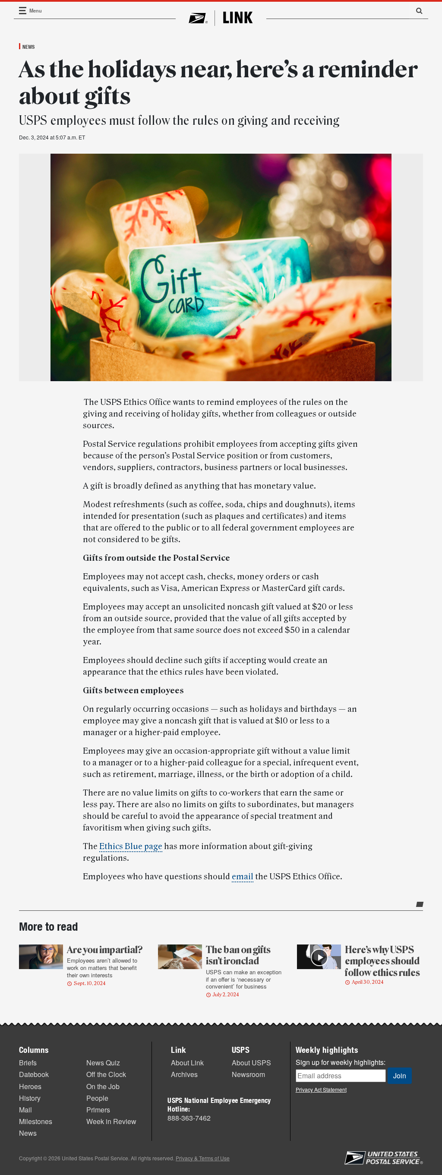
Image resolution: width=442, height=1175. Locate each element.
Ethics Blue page (130, 846)
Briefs (28, 1063)
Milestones (35, 1121)
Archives (184, 1074)
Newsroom (248, 1074)
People (97, 1098)
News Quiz (103, 1063)
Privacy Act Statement (321, 1089)
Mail (25, 1110)
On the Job (103, 1086)
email (242, 876)
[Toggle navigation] (23, 10)
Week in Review (111, 1121)
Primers (98, 1110)
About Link (187, 1063)
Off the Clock (106, 1074)
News (28, 46)
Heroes (30, 1086)
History (30, 1098)
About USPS (251, 1063)
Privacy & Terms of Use (203, 1158)
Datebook (34, 1074)
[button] (416, 10)
